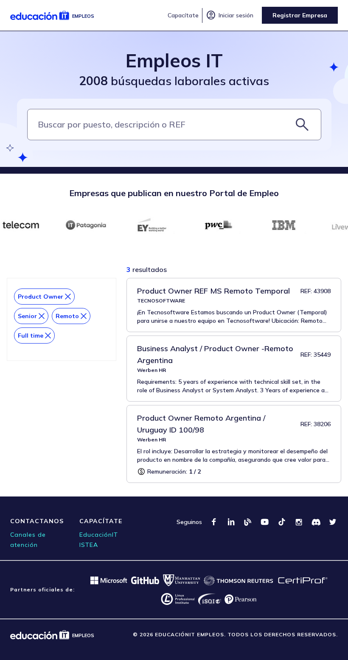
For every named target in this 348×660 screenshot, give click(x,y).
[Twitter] (333, 522)
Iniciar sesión (229, 15)
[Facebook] (214, 522)
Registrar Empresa (299, 15)
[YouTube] (265, 522)
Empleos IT (174, 60)
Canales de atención (28, 540)
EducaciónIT (98, 534)
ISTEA (88, 545)
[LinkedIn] (231, 522)
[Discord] (316, 522)
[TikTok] (282, 522)
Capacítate (183, 15)
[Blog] (248, 522)
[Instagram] (299, 522)
